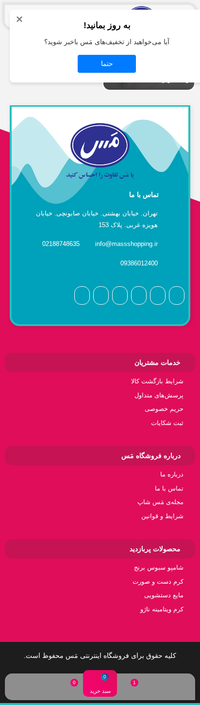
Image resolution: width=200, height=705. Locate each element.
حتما (107, 63)
